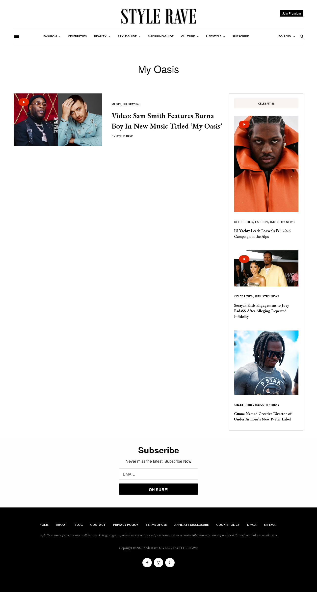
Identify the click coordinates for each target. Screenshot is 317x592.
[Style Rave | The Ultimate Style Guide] (158, 16)
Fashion (261, 222)
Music (116, 104)
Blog (79, 524)
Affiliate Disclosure (191, 524)
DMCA (252, 524)
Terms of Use (156, 524)
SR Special (131, 104)
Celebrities (243, 222)
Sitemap (271, 524)
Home (44, 524)
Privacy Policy (125, 524)
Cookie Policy (228, 524)
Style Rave (124, 136)
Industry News (282, 222)
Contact (98, 524)
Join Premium (291, 13)
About (61, 524)
